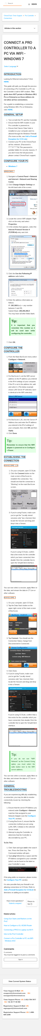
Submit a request (15, 903)
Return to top (31, 902)
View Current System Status (20, 981)
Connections (8, 18)
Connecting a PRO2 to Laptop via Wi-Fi (18, 930)
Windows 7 (12, 166)
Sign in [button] (34, 4)
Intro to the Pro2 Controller (13, 934)
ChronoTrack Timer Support (13, 15)
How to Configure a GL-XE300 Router (18, 925)
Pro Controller (29, 15)
